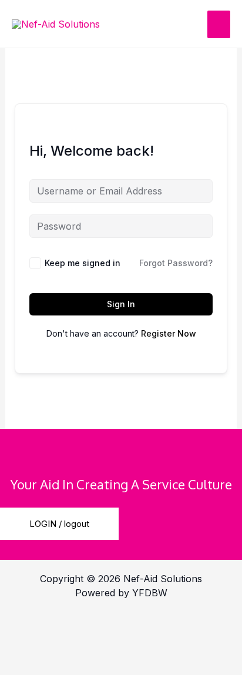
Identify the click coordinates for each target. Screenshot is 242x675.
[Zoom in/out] (29, 622)
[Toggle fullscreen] (91, 622)
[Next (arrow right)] (91, 664)
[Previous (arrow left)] (29, 664)
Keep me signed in (82, 263)
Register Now (168, 333)
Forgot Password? (176, 263)
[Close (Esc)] (29, 643)
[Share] (152, 622)
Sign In (121, 304)
